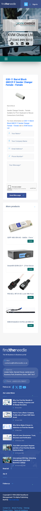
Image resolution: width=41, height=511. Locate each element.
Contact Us (6, 508)
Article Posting (17, 508)
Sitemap (26, 508)
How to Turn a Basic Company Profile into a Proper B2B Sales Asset (24, 415)
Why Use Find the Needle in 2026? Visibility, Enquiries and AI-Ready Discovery (23, 402)
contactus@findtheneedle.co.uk (16, 363)
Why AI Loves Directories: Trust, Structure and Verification (24, 437)
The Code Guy (14, 500)
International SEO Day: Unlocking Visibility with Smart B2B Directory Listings (24, 460)
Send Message (15, 195)
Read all (6, 469)
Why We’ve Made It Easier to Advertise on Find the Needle (23, 426)
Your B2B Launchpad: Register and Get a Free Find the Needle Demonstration (24, 448)
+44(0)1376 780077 (19, 381)
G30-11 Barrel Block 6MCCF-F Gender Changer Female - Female (20, 123)
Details (30, 241)
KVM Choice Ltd (20, 35)
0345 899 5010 (22, 40)
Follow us (6, 484)
